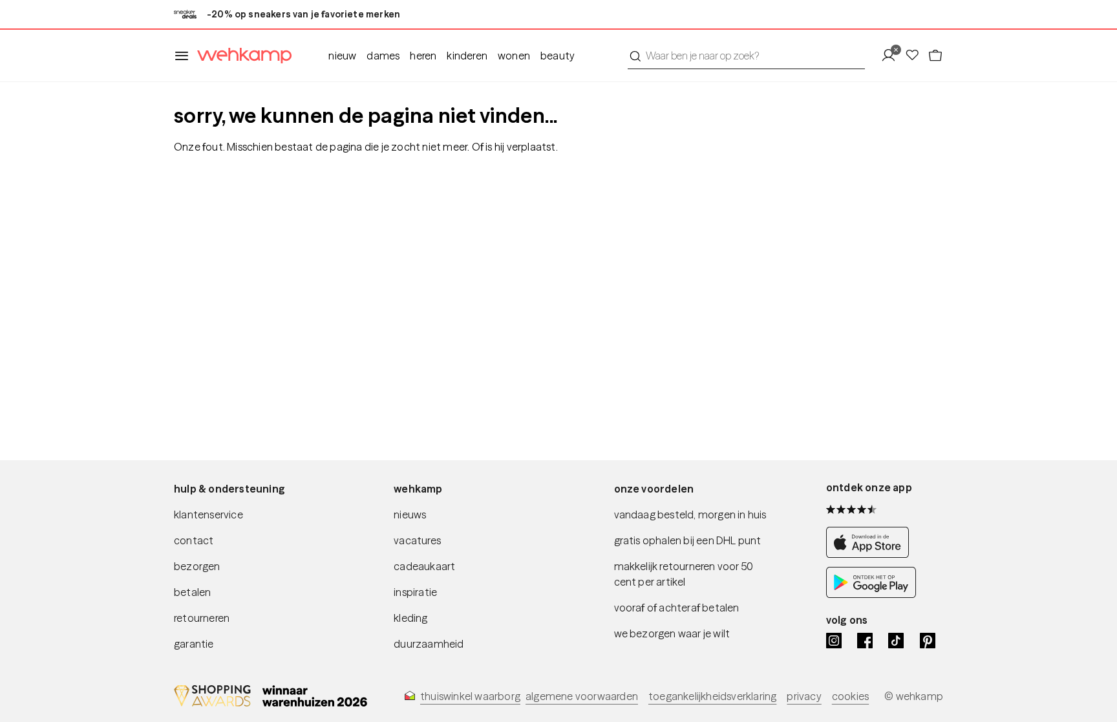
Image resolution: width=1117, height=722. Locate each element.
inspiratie (415, 592)
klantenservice (208, 514)
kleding (410, 617)
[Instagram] (834, 640)
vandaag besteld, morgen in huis (690, 514)
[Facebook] (865, 640)
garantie (194, 643)
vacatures (417, 540)
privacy (804, 696)
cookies (850, 696)
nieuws (410, 514)
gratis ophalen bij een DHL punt (687, 540)
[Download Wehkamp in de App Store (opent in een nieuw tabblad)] (871, 553)
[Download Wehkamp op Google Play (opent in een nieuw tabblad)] (871, 594)
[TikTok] (896, 640)
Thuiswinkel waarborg (470, 696)
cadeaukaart (424, 566)
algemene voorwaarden (582, 696)
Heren (423, 55)
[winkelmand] (935, 55)
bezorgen (197, 566)
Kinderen (467, 55)
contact (193, 540)
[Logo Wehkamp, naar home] (240, 56)
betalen (192, 592)
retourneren (201, 617)
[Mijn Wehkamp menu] (892, 55)
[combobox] (746, 55)
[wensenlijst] (916, 55)
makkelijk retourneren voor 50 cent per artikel (684, 574)
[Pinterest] (927, 640)
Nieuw (342, 55)
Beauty (557, 55)
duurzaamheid (428, 643)
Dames (383, 55)
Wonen (514, 55)
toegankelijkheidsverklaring (712, 696)
